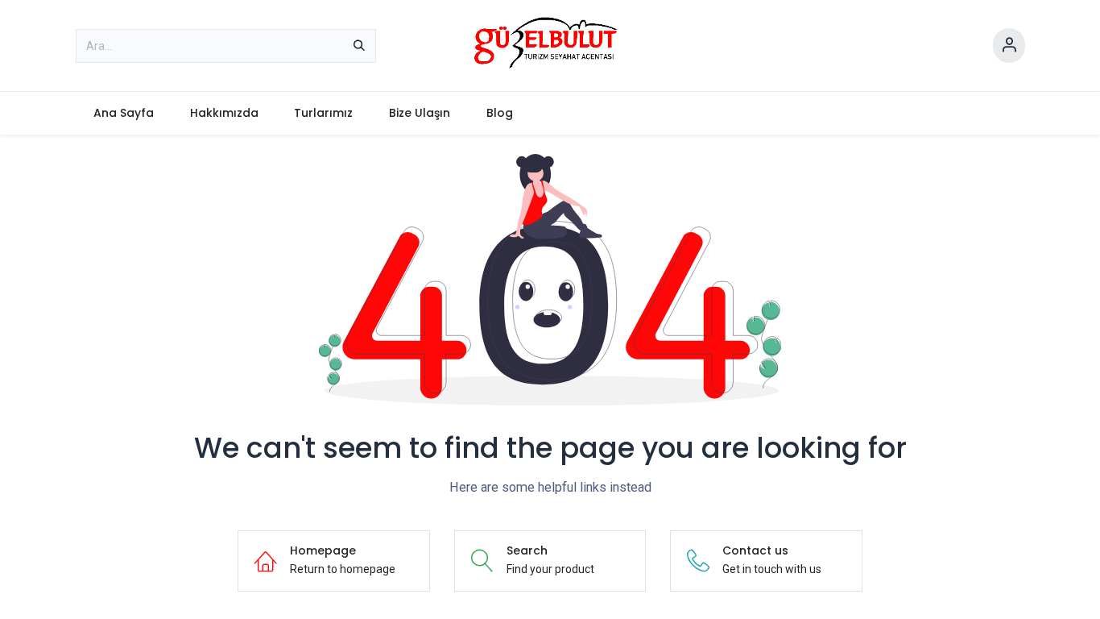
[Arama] (359, 46)
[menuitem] (124, 113)
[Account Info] (1009, 45)
